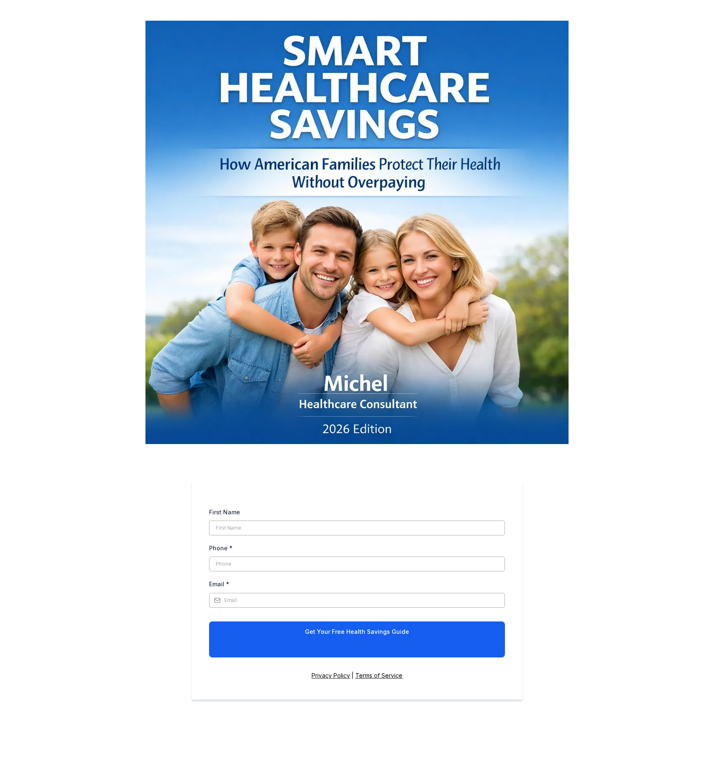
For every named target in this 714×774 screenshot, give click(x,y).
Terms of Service (378, 675)
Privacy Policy (331, 675)
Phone (221, 548)
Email (219, 584)
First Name (224, 512)
